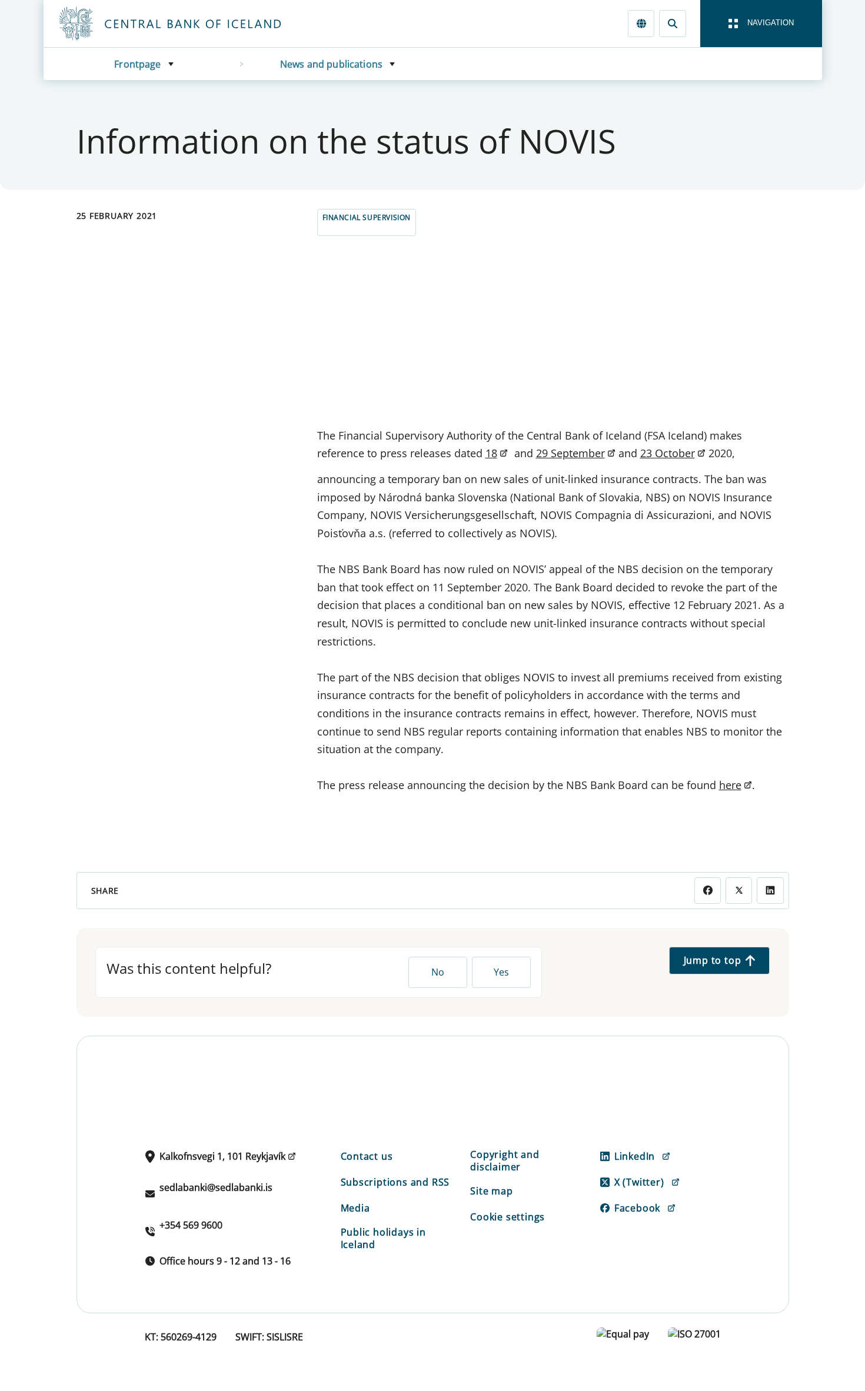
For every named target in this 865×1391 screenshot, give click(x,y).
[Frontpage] (192, 23)
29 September (570, 453)
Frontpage (137, 64)
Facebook (637, 1208)
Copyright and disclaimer (504, 1160)
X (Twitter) (639, 1182)
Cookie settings (507, 1216)
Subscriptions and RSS (395, 1182)
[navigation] (761, 23)
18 (491, 453)
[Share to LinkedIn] (770, 890)
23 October (667, 453)
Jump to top (712, 960)
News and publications (331, 64)
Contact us (367, 1156)
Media (355, 1208)
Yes (501, 972)
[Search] (672, 23)
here (730, 785)
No (437, 972)
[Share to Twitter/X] (739, 890)
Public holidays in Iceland (383, 1238)
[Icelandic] (641, 23)
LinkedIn (634, 1156)
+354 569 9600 (190, 1225)
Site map (491, 1190)
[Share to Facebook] (707, 890)
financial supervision (366, 217)
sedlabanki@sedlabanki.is (215, 1187)
